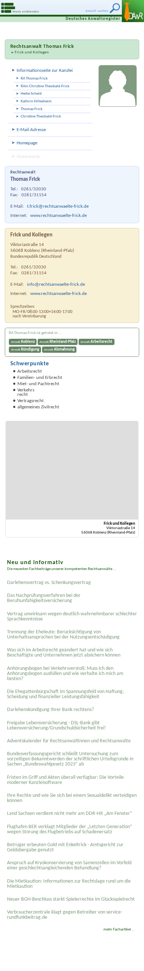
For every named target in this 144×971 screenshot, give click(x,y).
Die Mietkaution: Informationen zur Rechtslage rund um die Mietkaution (69, 884)
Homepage (27, 143)
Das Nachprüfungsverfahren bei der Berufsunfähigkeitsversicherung (43, 598)
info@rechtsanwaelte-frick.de (56, 284)
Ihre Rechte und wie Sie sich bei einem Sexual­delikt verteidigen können (72, 798)
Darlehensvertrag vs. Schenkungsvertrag (49, 582)
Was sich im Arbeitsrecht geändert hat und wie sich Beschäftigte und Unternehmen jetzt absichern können (63, 652)
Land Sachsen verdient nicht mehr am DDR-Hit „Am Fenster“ (69, 813)
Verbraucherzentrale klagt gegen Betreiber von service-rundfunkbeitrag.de (64, 915)
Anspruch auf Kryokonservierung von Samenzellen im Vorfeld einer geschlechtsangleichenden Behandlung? (69, 865)
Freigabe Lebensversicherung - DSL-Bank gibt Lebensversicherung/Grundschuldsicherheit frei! (56, 725)
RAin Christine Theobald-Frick (45, 86)
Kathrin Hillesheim (36, 101)
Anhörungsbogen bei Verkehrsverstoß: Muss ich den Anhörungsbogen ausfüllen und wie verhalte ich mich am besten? (65, 674)
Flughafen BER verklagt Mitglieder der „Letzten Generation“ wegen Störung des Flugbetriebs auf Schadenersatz (69, 829)
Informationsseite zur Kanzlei (45, 70)
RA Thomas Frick (34, 79)
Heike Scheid (31, 94)
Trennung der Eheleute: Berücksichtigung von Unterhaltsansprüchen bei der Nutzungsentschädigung (63, 634)
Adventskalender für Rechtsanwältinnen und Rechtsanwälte (69, 741)
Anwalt (23, 342)
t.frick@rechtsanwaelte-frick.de (58, 206)
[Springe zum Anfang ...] (129, 956)
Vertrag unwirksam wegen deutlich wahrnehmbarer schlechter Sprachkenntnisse (72, 616)
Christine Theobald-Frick (41, 117)
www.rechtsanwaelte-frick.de (58, 215)
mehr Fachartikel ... (119, 930)
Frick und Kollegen (32, 52)
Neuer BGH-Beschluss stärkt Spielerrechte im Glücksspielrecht (71, 899)
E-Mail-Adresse (31, 129)
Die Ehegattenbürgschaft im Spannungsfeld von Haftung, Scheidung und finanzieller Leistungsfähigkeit (65, 694)
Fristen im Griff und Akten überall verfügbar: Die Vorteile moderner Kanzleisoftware (65, 780)
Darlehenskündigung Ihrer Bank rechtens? (50, 710)
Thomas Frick (31, 109)
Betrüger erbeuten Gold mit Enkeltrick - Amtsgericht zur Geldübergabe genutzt (65, 847)
